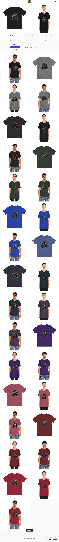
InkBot (28, 538)
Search (29, 534)
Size (11, 40)
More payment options (14, 49)
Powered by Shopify (32, 538)
